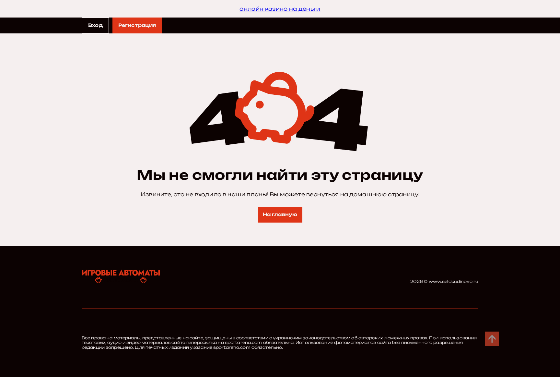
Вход (95, 25)
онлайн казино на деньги (279, 9)
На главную (280, 214)
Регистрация (137, 25)
